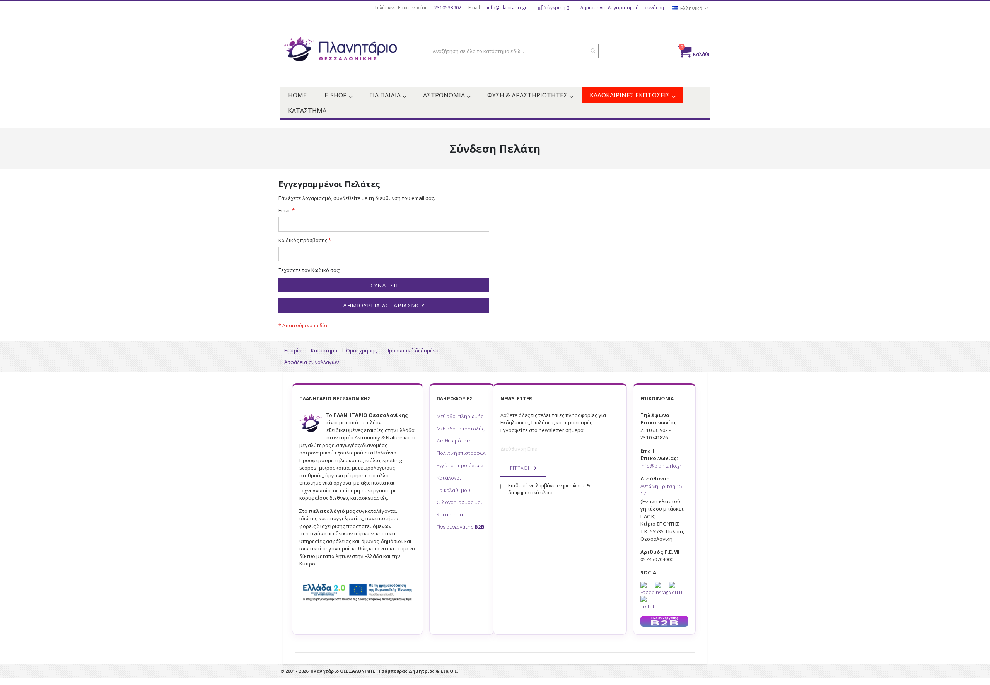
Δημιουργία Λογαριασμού (609, 8)
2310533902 (447, 8)
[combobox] (512, 51)
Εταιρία (293, 350)
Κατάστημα (324, 350)
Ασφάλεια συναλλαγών (311, 362)
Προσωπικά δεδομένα (412, 350)
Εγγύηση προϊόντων (460, 465)
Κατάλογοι (449, 477)
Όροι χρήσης (361, 350)
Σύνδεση (654, 8)
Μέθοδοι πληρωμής (460, 416)
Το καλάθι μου (453, 490)
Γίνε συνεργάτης (460, 526)
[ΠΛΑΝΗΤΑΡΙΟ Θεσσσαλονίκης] (340, 51)
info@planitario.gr (507, 8)
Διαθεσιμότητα (454, 440)
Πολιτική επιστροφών (461, 452)
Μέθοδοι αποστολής (461, 428)
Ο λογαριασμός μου (460, 502)
